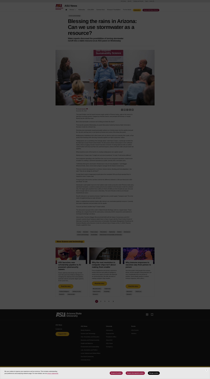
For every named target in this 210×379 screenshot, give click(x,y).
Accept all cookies (116, 373)
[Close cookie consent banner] (206, 370)
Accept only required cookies (135, 373)
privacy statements (52, 373)
